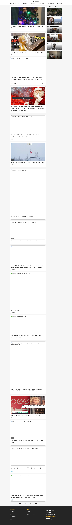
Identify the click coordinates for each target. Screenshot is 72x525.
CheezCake (12, 519)
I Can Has (12, 511)
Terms (51, 522)
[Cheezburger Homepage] (36, 1)
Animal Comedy (13, 516)
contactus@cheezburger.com (51, 516)
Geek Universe (13, 517)
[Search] (12, 1)
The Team (29, 511)
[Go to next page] (36, 503)
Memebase (12, 514)
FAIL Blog (12, 512)
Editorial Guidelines (31, 514)
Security (56, 522)
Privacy (53, 522)
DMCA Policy (60, 522)
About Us (29, 512)
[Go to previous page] (20, 503)
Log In (61, 1)
